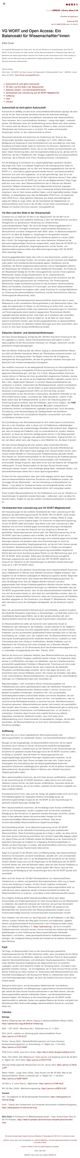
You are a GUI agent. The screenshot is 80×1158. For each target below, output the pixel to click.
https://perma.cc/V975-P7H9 (38, 1059)
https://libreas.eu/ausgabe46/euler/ (27, 75)
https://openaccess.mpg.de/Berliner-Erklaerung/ (22, 1023)
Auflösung (10, 95)
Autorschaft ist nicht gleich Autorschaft (22, 83)
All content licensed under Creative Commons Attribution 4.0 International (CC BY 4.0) (32, 1136)
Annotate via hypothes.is (69, 16)
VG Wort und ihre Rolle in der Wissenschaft (25, 86)
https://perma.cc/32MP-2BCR (14, 1078)
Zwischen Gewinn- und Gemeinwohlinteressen (26, 89)
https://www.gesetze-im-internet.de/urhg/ (19, 1107)
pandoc (56, 1146)
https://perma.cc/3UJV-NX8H (14, 1047)
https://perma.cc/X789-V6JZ (51, 1083)
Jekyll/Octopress (45, 1146)
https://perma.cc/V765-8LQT (14, 1036)
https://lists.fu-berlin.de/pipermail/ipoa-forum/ (56, 1052)
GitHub (30, 1146)
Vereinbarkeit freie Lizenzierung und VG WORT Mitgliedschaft (32, 92)
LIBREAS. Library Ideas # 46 (65, 10)
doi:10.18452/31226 (58, 24)
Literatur (9, 101)
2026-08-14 (52, 1155)
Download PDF (72, 21)
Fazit (8, 98)
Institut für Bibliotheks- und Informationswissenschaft (51, 1140)
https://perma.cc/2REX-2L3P (53, 1088)
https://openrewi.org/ (43, 926)
